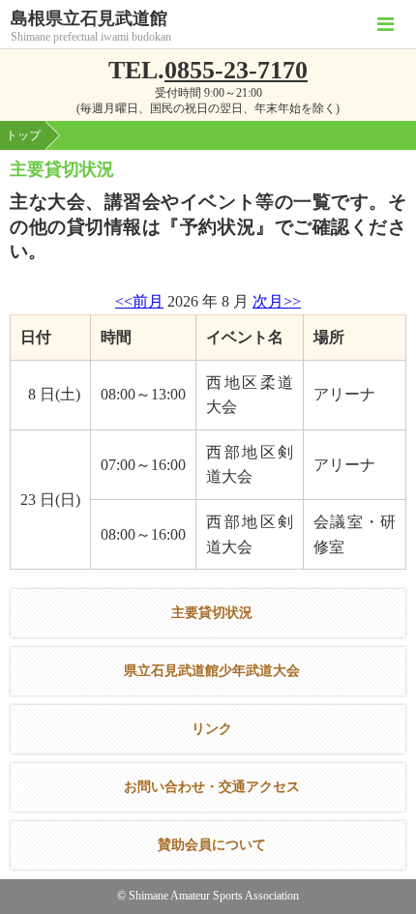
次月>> (277, 301)
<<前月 (139, 301)
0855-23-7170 (236, 70)
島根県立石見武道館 (89, 19)
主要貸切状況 (212, 612)
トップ (23, 135)
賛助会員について (212, 845)
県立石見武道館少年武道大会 (212, 670)
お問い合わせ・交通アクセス (212, 787)
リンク (212, 729)
